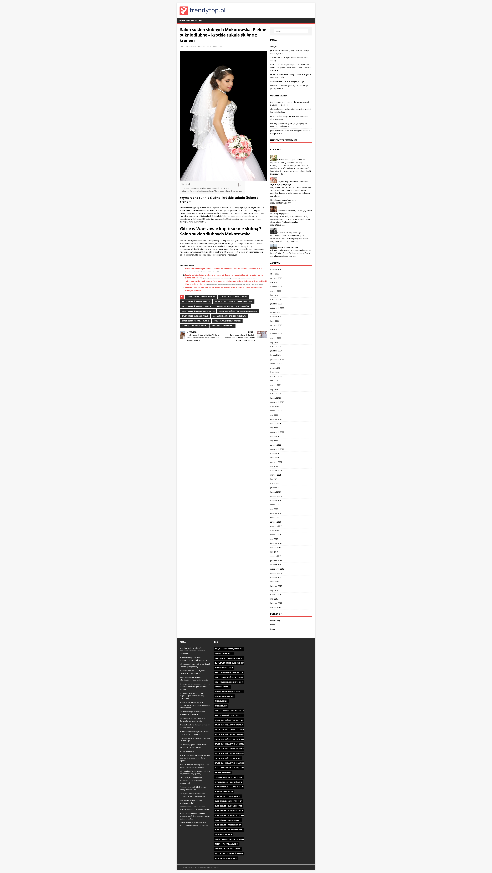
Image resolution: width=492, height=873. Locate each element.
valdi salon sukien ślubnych (227, 849)
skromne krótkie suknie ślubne (229, 777)
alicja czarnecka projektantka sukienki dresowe (236, 649)
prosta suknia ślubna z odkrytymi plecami (234, 715)
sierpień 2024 (275, 368)
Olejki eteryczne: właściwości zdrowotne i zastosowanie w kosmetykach (191, 780)
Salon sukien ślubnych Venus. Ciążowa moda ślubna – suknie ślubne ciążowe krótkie (223, 268)
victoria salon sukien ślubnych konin (232, 853)
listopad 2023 (275, 398)
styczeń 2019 (275, 556)
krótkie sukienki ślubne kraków (201, 296)
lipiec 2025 (274, 321)
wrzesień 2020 (276, 496)
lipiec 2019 (274, 530)
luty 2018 (274, 590)
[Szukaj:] (291, 31)
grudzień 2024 (276, 351)
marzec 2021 (275, 475)
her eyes (273, 46)
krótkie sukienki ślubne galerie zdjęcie (232, 672)
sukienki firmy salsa (224, 792)
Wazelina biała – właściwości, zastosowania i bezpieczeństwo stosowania (192, 651)
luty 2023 (274, 428)
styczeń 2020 (275, 522)
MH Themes (215, 867)
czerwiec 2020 (276, 504)
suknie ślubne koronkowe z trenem (231, 815)
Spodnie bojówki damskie (287, 247)
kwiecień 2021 (276, 470)
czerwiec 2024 (276, 376)
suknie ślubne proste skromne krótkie (232, 830)
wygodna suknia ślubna (223, 326)
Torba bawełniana (187, 751)
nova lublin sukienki (224, 696)
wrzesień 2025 (276, 312)
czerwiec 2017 (276, 594)
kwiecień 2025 (276, 333)
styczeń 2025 (275, 346)
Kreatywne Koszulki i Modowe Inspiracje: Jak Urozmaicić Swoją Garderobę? (192, 696)
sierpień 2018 (275, 577)
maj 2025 (274, 329)
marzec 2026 (275, 291)
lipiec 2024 (274, 372)
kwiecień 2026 (276, 286)
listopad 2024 (275, 355)
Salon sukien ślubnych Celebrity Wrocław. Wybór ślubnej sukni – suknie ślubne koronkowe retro (195, 816)
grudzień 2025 (276, 304)
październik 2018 (277, 569)
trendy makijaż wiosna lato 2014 (229, 839)
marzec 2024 (275, 385)
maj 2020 (274, 509)
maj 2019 (274, 539)
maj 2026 (274, 282)
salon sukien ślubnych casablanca (230, 725)
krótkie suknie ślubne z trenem (233, 296)
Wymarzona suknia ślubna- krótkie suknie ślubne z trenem (208, 188)
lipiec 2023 (274, 406)
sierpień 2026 (275, 269)
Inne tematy (275, 620)
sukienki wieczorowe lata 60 (227, 796)
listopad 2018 (275, 564)
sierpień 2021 (275, 453)
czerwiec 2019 (276, 534)
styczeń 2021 (275, 483)
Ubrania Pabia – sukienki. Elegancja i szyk (287, 81)
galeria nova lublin (224, 668)
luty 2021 (274, 479)
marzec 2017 (275, 607)
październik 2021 (277, 449)
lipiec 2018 (274, 581)
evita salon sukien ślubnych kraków (231, 663)
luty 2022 (274, 440)
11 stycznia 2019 (189, 46)
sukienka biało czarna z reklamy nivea (232, 787)
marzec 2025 (275, 338)
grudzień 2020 (276, 487)
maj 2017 (274, 599)
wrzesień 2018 (276, 573)
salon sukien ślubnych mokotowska (198, 311)
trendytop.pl (204, 46)
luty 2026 (274, 295)
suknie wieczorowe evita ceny (228, 801)
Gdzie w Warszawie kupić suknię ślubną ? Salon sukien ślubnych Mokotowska (213, 191)
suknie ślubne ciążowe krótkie (227, 321)
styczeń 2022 (275, 445)
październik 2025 (277, 308)
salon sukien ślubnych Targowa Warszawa (238, 311)
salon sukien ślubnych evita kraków (232, 306)
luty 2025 (274, 342)
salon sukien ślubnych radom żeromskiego (234, 749)
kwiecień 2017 (276, 603)
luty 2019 (274, 552)
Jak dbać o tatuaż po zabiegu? (289, 232)
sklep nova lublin (223, 772)
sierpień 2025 (275, 316)
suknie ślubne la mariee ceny (227, 820)
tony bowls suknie (223, 834)
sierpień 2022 (275, 436)
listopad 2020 (275, 492)
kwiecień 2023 (276, 419)
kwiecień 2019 (276, 543)
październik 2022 (277, 432)
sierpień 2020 (275, 500)
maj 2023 (274, 415)
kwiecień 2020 (276, 513)
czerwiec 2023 (276, 410)
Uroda (272, 629)
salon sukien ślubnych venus (195, 316)
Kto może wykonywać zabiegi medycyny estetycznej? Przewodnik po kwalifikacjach (195, 705)
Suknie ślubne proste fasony (195, 326)
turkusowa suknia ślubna (226, 844)
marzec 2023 (275, 423)
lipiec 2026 (274, 274)
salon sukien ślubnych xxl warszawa (229, 316)
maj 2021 (274, 466)
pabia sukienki (221, 701)
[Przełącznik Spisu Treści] (240, 185)
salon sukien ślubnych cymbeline (197, 306)
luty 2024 (274, 389)
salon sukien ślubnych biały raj (196, 301)
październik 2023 (277, 402)
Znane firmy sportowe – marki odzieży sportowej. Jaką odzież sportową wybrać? (195, 758)
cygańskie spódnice (223, 653)
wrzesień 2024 (276, 363)
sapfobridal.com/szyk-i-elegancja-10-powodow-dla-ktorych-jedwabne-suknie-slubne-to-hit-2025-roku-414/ (290, 67)
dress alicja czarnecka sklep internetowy (233, 658)
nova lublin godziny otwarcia (229, 691)
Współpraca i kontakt (190, 20)
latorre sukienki (222, 687)
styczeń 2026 (275, 299)
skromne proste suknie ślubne (195, 321)
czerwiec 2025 (276, 325)
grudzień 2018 (276, 560)
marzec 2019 (275, 547)
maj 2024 (274, 381)
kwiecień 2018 (276, 586)
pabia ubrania (221, 706)
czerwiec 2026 (276, 278)
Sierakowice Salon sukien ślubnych (231, 768)
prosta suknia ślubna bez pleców (230, 711)
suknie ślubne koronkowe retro (229, 811)
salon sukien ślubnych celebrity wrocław (234, 301)
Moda (215, 46)
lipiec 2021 (274, 457)
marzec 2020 (275, 517)
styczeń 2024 (275, 393)
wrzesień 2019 (276, 526)
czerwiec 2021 (276, 462)
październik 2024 (277, 359)
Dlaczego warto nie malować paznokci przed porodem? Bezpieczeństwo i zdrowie (195, 686)
